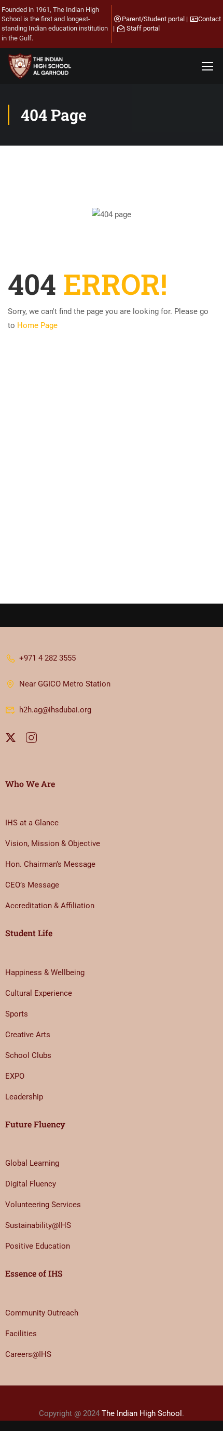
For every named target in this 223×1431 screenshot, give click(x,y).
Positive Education (37, 1246)
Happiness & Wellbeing (45, 972)
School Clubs (28, 1055)
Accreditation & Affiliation (49, 905)
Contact (209, 19)
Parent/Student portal (153, 19)
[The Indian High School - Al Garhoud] (41, 66)
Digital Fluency (30, 1184)
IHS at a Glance (32, 822)
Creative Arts (27, 1034)
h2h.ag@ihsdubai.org (55, 709)
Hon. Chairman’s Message (50, 864)
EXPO (14, 1076)
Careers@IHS (28, 1354)
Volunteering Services (43, 1204)
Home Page (37, 325)
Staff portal (143, 28)
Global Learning (32, 1163)
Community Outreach (41, 1313)
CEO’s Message (32, 885)
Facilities (21, 1333)
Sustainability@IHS (38, 1225)
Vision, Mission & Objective (52, 843)
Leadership (24, 1096)
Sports (16, 1014)
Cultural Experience (38, 993)
